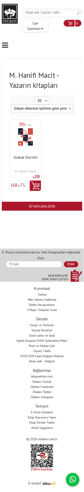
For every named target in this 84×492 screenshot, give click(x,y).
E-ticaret (35, 483)
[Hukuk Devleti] (25, 124)
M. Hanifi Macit (25, 171)
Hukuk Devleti (26, 157)
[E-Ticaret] (49, 483)
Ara (78, 13)
